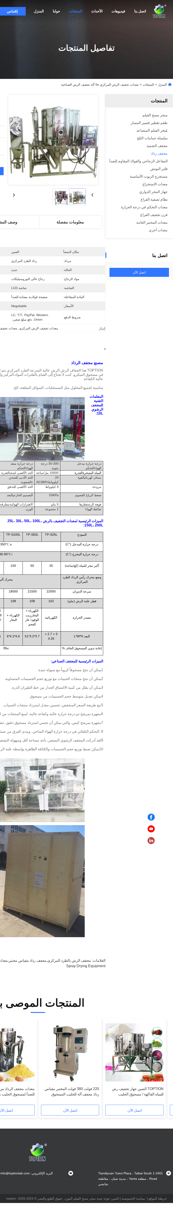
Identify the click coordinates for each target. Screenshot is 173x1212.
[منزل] (159, 11)
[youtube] (151, 829)
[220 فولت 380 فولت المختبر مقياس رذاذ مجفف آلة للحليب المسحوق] (70, 1052)
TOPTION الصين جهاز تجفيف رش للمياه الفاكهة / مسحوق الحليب (138, 1091)
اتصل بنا (140, 11)
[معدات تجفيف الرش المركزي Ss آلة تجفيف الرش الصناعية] (53, 140)
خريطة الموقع (158, 1198)
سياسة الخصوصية (133, 1198)
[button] (155, 1063)
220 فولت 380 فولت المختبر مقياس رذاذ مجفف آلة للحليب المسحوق (72, 1091)
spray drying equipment (85, 966)
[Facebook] (151, 817)
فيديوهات (118, 11)
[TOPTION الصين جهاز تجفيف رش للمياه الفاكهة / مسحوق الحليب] (134, 1052)
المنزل (39, 11)
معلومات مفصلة (70, 222)
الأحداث (96, 11)
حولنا (56, 11)
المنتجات (75, 11)
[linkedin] (151, 841)
